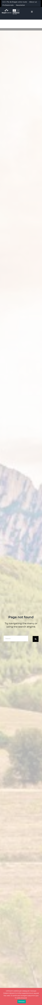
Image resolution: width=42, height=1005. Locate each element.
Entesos (22, 1001)
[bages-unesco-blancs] (10, 9)
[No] (39, 996)
